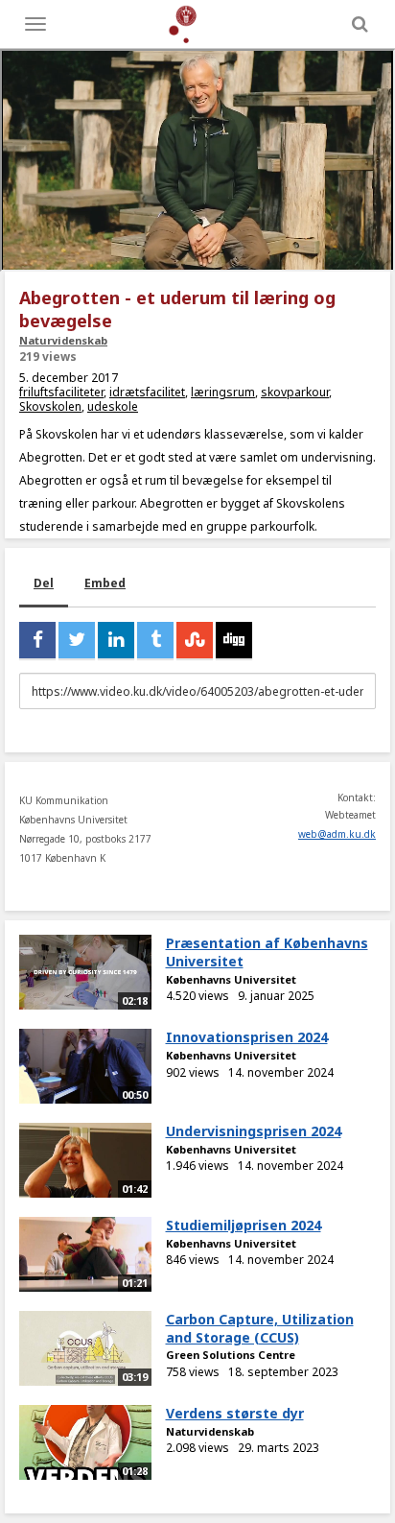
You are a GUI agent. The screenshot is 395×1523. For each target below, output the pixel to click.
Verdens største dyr (235, 1413)
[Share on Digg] (234, 640)
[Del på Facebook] (37, 640)
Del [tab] (44, 583)
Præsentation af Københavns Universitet (267, 952)
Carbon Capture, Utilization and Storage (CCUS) (260, 1328)
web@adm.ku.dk (337, 834)
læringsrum (223, 392)
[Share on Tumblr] (155, 640)
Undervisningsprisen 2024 (253, 1131)
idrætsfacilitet (147, 392)
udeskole (112, 406)
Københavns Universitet (231, 979)
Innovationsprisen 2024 (247, 1037)
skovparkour (295, 392)
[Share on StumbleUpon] (194, 640)
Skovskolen (50, 406)
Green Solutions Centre (230, 1354)
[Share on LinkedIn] (116, 640)
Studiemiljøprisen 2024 (243, 1225)
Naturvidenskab (63, 340)
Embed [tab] (105, 583)
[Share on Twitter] (76, 640)
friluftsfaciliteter (61, 392)
